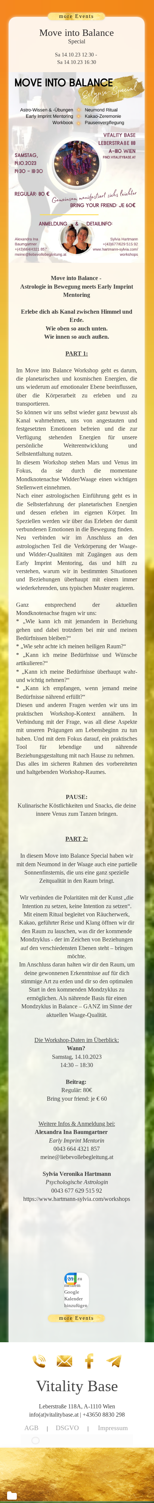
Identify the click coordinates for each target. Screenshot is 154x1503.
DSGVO (67, 1428)
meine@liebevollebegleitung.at (76, 1157)
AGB (31, 1428)
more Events (76, 16)
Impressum (113, 1428)
